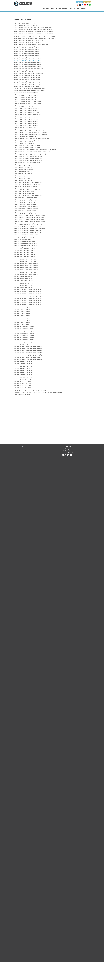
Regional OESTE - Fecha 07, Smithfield (24, 193)
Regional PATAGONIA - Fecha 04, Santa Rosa (25, 202)
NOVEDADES (46, 8)
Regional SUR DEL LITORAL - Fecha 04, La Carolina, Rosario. (29, 221)
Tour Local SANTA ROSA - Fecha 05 (23, 368)
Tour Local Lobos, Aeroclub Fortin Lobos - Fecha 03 (27, 293)
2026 (70, 8)
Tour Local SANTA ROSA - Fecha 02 (23, 363)
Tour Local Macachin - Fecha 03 (22, 311)
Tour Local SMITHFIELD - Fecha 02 (22, 381)
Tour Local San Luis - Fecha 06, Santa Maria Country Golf (28, 355)
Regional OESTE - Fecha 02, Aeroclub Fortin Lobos (27, 184)
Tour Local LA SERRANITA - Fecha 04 (23, 282)
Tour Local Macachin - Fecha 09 (22, 322)
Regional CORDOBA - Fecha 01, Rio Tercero (25, 127)
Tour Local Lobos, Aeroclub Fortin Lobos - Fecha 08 (27, 302)
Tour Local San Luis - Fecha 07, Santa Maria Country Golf (28, 357)
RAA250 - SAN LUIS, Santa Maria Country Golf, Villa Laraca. (29, 90)
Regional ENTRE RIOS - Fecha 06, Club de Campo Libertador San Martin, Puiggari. (35, 154)
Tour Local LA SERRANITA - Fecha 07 (23, 287)
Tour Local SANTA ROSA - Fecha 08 (23, 374)
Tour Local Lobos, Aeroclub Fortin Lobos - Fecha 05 (27, 296)
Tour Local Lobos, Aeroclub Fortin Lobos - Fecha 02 (27, 291)
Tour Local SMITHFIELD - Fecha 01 (22, 379)
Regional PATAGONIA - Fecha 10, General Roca (26, 213)
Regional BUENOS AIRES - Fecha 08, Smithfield (26, 121)
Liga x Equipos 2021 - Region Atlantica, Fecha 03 (26, 51)
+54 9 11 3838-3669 (68, 450)
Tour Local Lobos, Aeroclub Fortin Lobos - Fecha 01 (27, 289)
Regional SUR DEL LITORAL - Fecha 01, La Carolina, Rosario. (29, 215)
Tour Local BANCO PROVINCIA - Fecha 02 (24, 250)
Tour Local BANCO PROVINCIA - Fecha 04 (24, 254)
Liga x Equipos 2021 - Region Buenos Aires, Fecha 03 (27, 62)
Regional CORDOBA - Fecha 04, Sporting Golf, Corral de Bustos (30, 132)
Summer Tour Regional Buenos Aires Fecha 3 (25, 245)
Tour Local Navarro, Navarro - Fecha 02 (24, 328)
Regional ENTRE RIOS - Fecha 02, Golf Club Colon (27, 147)
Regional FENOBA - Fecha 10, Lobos (23, 180)
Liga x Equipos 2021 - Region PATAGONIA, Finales (27, 86)
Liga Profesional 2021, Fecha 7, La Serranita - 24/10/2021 (28, 42)
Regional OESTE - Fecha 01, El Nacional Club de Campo (28, 182)
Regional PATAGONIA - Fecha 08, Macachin (25, 210)
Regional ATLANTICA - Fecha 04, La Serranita (25, 99)
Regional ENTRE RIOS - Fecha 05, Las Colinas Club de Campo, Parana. (32, 153)
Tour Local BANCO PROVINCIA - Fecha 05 (24, 256)
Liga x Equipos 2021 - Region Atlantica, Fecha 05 (26, 55)
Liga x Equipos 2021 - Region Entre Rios (24, 71)
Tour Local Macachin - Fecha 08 (22, 320)
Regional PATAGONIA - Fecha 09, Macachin (25, 212)
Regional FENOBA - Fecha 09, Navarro (23, 178)
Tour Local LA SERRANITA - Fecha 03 (23, 280)
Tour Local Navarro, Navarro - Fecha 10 (24, 342)
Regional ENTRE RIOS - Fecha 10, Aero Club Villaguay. (28, 162)
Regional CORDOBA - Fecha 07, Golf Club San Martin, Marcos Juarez (31, 138)
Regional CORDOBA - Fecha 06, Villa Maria (25, 136)
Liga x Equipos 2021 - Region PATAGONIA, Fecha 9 (27, 84)
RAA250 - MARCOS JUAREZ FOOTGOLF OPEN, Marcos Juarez (29, 88)
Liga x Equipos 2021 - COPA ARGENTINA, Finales (26, 46)
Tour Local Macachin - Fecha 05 (22, 315)
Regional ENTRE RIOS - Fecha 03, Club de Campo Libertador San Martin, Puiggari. (35, 149)
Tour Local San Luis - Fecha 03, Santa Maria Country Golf (28, 350)
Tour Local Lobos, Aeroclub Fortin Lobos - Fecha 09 (27, 304)
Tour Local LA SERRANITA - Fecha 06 (23, 285)
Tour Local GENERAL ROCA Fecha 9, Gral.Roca (26, 274)
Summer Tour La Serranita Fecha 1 (22, 239)
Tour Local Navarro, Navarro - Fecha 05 (24, 333)
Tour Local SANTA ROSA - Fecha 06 (23, 370)
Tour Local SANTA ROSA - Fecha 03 (23, 365)
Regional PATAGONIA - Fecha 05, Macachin (25, 204)
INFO (52, 8)
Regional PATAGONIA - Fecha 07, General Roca (26, 208)
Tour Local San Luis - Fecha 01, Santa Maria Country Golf (28, 346)
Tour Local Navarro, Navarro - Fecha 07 (24, 337)
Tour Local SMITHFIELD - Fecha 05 (22, 387)
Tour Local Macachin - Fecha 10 (22, 324)
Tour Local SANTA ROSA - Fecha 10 (23, 378)
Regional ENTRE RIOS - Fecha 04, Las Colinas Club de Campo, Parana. (32, 151)
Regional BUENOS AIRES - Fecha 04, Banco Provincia (27, 114)
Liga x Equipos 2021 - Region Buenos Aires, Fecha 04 (27, 64)
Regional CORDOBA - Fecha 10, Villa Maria (25, 143)
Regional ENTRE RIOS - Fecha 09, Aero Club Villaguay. (28, 160)
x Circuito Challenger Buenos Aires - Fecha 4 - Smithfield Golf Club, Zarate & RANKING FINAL (38, 392)
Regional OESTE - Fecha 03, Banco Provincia (25, 186)
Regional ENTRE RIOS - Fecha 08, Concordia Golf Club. (28, 158)
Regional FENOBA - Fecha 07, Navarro (23, 175)
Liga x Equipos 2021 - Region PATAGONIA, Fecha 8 (27, 82)
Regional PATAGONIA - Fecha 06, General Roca (26, 206)
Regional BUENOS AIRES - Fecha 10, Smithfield (26, 125)
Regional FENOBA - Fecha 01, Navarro (23, 164)
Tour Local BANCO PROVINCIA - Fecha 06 (24, 258)
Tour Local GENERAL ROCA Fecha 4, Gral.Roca (26, 265)
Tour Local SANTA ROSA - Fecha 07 (23, 372)
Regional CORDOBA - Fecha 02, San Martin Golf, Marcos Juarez (30, 129)
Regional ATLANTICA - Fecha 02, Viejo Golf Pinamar (27, 95)
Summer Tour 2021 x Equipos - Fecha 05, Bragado (26, 234)
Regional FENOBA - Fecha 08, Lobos (23, 177)
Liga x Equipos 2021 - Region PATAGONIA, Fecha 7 (27, 81)
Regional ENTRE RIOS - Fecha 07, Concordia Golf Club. (28, 156)
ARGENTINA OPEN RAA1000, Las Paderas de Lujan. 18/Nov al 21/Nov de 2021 (33, 29)
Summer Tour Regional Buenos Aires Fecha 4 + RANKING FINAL (30, 247)
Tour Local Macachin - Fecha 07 (22, 319)
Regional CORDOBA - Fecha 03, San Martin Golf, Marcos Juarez (30, 130)
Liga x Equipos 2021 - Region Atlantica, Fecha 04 (26, 53)
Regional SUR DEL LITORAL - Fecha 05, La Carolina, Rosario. (29, 223)
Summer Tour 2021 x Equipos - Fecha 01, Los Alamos (27, 226)
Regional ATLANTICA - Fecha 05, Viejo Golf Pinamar (27, 101)
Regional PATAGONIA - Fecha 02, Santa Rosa (25, 199)
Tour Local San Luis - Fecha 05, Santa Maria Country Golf (28, 354)
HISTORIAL (76, 8)
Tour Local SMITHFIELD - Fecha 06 (22, 389)
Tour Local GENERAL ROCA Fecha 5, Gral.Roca (26, 267)
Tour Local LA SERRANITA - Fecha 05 (23, 283)
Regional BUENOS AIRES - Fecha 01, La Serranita (26, 108)
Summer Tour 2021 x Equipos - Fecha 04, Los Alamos (27, 232)
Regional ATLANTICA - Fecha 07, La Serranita (25, 105)
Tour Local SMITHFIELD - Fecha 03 (22, 383)
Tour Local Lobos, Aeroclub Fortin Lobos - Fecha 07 (27, 300)
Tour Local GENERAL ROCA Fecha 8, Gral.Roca (26, 272)
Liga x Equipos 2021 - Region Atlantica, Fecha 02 (26, 49)
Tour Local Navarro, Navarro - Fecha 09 (24, 341)
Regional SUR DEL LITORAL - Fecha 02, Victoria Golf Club (29, 217)
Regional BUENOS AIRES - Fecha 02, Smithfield (26, 110)
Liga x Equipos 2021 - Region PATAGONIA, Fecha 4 (27, 75)
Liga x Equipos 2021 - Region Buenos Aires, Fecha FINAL (28, 68)
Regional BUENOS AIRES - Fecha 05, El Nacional (26, 116)
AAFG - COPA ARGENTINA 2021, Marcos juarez (26, 23)
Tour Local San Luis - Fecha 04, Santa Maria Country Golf (28, 352)
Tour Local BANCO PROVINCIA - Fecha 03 (24, 252)
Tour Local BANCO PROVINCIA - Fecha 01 (24, 248)
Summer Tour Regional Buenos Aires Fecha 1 (25, 241)
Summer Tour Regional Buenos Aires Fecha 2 (25, 243)
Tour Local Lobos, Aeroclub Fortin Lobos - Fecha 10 (27, 306)
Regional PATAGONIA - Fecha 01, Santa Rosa (25, 197)
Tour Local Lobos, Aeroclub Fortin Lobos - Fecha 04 (27, 295)
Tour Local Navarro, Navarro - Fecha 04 (24, 331)
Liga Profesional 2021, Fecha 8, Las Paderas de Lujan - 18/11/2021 (31, 44)
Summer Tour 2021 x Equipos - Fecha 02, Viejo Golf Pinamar (29, 228)
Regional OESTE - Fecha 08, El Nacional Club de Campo (28, 195)
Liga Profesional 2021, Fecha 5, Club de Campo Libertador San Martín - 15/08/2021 (35, 38)
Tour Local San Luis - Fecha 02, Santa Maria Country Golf (28, 348)
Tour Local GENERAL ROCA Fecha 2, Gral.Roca (26, 261)
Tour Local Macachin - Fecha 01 (22, 307)
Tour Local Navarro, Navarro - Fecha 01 (24, 326)
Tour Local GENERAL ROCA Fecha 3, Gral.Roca (26, 263)
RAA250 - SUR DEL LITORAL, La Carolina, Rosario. (26, 92)
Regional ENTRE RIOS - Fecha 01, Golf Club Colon (27, 145)
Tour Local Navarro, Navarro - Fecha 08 (24, 339)
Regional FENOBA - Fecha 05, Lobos (23, 171)
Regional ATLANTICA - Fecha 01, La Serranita (25, 94)
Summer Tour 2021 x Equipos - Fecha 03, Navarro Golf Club (29, 230)
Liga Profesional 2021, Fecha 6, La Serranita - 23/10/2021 (28, 40)
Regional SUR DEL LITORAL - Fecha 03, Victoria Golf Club (29, 219)
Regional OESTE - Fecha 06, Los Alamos (24, 191)
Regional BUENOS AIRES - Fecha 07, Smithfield (26, 119)
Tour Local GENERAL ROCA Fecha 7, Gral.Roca (26, 271)
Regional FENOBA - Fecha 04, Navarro (23, 169)
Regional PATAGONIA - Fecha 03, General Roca (26, 200)
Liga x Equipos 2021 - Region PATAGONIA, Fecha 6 (27, 79)
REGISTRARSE (87, 2)
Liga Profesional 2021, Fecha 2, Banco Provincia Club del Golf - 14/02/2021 (33, 33)
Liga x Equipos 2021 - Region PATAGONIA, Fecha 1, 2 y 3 (28, 73)
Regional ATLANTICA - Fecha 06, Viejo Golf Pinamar (27, 103)
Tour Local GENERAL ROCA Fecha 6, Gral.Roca (26, 269)
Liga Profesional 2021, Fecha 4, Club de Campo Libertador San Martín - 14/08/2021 (35, 36)
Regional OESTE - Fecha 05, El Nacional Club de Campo (28, 189)
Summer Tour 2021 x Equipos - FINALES (24, 237)
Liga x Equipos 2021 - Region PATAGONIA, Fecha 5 (27, 77)
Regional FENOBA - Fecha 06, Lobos (23, 173)
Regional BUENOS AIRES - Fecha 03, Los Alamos (26, 112)
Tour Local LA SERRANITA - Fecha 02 (23, 278)
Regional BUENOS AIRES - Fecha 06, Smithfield (26, 118)
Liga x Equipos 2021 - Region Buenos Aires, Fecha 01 (27, 59)
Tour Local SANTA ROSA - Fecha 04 (23, 366)
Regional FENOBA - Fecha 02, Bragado (24, 165)
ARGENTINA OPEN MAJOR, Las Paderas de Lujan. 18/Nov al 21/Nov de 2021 (33, 27)
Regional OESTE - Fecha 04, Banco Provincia (25, 188)
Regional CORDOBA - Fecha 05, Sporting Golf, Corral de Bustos (30, 134)
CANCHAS (83, 8)
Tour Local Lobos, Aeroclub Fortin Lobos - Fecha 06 (27, 298)
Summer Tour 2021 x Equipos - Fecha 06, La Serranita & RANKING (30, 236)
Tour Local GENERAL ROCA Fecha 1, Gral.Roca (26, 260)
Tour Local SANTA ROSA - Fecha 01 (23, 361)
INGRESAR (79, 2)
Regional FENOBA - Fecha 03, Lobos (23, 167)
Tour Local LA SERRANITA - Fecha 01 (23, 276)
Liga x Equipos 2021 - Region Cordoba (24, 70)
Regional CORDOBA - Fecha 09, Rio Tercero (25, 141)
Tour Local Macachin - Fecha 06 (22, 317)
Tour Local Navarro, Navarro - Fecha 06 (24, 335)
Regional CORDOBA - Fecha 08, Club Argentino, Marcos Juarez (30, 140)
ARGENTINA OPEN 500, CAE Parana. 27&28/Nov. (26, 25)
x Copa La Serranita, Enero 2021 (22, 394)
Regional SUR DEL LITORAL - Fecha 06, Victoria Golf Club (29, 224)
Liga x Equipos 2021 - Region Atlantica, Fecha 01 (26, 47)
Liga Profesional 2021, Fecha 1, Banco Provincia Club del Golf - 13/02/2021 (33, 31)
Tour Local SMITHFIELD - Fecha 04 (22, 385)
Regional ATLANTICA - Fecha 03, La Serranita (25, 97)
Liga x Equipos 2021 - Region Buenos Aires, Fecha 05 (27, 66)
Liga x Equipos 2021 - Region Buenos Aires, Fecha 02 (27, 60)
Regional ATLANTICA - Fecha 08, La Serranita (25, 106)
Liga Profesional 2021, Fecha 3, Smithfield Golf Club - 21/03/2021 (31, 35)
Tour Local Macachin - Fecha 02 (22, 309)
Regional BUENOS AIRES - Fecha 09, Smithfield (26, 123)
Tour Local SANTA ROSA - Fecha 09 (23, 376)
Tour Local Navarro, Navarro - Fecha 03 (24, 330)
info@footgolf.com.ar (68, 448)
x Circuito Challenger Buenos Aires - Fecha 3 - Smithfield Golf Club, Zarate (33, 390)
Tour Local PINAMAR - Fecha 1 (21, 344)
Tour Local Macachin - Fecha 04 (22, 313)
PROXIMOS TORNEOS (61, 8)
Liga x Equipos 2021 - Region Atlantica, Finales (26, 57)
